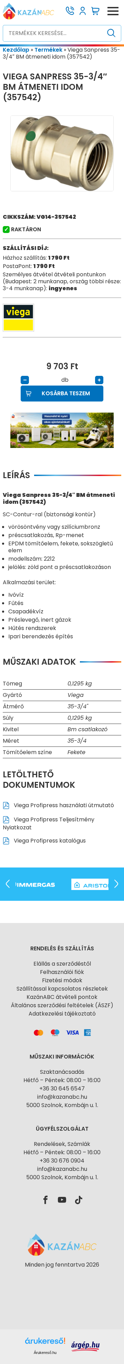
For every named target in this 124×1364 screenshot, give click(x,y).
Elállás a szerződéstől (62, 964)
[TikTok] (78, 1200)
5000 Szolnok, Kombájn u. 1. (62, 1105)
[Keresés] (111, 33)
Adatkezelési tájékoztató (62, 1014)
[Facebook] (45, 1200)
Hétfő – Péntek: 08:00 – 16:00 (62, 1080)
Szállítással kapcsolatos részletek (62, 989)
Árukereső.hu (45, 1352)
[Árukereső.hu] (62, 1277)
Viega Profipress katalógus (49, 841)
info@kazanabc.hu (62, 1097)
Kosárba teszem (66, 393)
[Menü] (113, 11)
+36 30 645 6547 (62, 1089)
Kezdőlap (16, 50)
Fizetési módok (62, 980)
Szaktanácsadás (62, 1072)
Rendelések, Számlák (62, 1144)
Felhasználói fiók (62, 972)
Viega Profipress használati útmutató (63, 805)
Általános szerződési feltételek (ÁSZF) (62, 1005)
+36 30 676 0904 (62, 1161)
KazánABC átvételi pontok (62, 997)
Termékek (48, 50)
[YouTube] (62, 1200)
